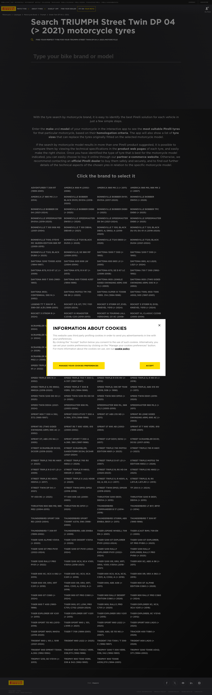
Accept (150, 366)
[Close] (159, 325)
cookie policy (122, 348)
